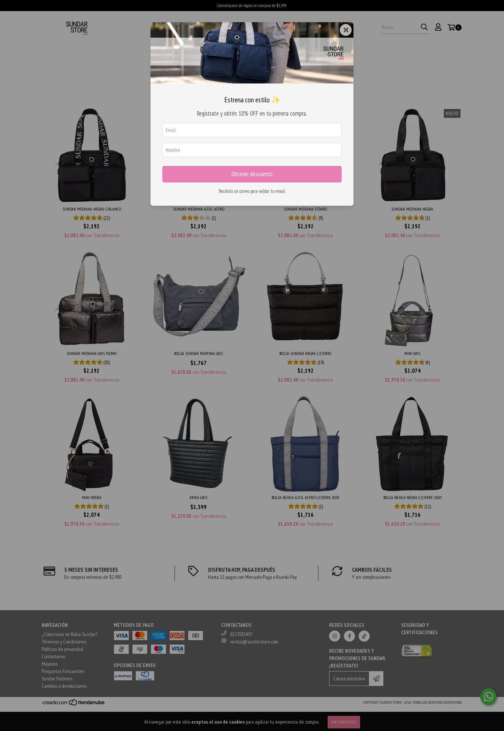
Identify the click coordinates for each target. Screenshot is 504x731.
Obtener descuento (252, 174)
